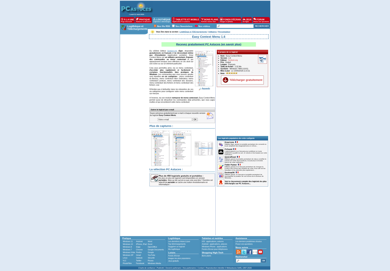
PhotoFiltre (127, 263)
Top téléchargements (177, 244)
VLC (124, 261)
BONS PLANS (209, 20)
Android (139, 241)
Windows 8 (127, 247)
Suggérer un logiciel (176, 247)
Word (150, 241)
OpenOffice (152, 247)
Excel (150, 244)
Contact (201, 268)
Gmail (138, 255)
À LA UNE (127, 20)
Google (151, 252)
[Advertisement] (210, 8)
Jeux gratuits (173, 261)
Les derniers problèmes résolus (249, 241)
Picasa (150, 261)
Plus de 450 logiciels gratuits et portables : (181, 176)
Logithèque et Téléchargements (137, 27)
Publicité (160, 268)
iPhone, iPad (141, 244)
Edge (138, 247)
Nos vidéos (204, 26)
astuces (220, 241)
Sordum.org (233, 60)
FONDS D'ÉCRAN (230, 20)
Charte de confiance (146, 268)
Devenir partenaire (173, 268)
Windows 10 (128, 244)
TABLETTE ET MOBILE (185, 20)
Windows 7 (127, 250)
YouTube (151, 255)
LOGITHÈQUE (161, 20)
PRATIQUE (143, 20)
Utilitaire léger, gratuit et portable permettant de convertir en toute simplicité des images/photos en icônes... (245, 145)
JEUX (247, 20)
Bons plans (206, 256)
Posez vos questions (244, 244)
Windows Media (154, 263)
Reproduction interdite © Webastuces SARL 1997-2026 (229, 268)
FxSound (228, 149)
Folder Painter (231, 165)
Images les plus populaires (179, 258)
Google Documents (156, 250)
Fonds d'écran (174, 256)
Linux (125, 258)
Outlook (139, 258)
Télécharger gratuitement (245, 79)
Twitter (138, 261)
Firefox (139, 252)
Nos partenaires (189, 268)
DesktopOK (230, 173)
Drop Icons (229, 142)
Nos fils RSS (163, 26)
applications (211, 241)
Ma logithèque (174, 249)
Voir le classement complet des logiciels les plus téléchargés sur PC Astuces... (246, 182)
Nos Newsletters (184, 26)
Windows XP (128, 255)
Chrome (139, 250)
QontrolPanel (230, 157)
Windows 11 (128, 241)
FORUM (261, 20)
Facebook (140, 263)
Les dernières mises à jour (179, 241)
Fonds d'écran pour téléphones (215, 249)
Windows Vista (129, 252)
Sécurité (151, 258)
